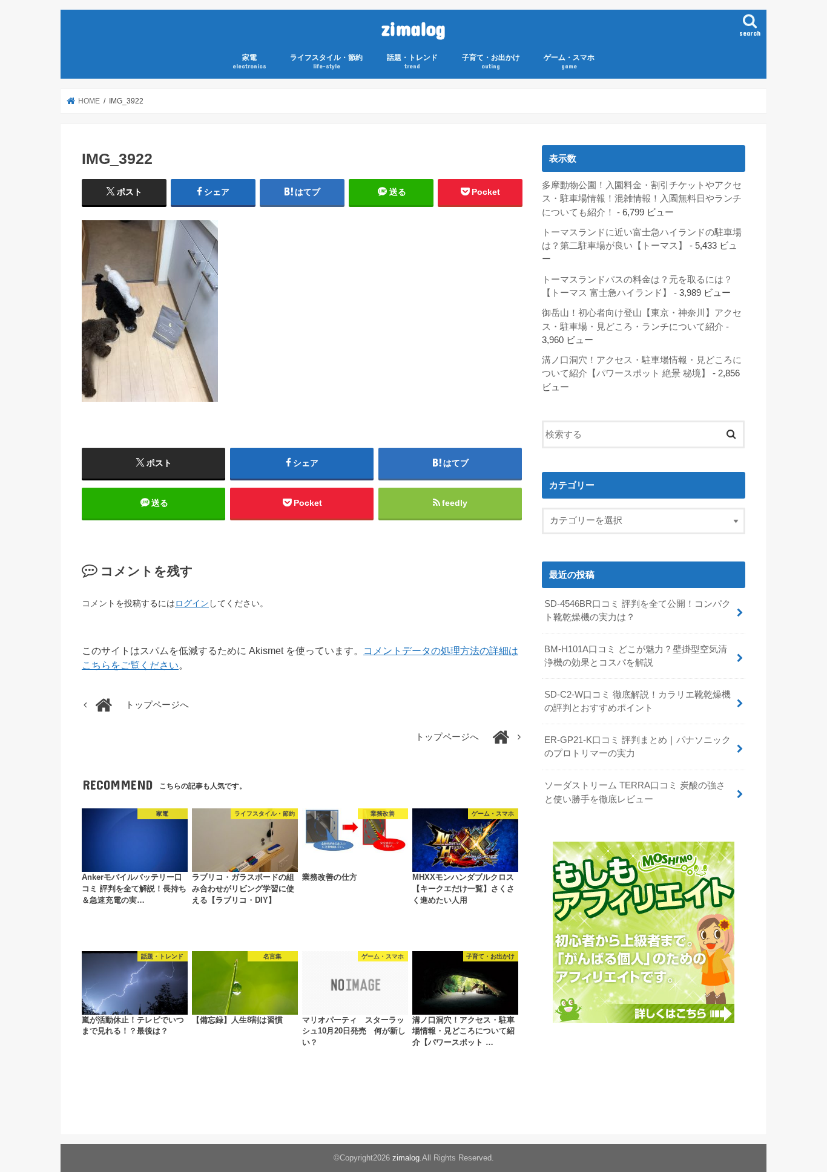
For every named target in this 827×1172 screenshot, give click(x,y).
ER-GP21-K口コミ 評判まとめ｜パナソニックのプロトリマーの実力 (637, 746)
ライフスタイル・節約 (326, 61)
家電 (249, 61)
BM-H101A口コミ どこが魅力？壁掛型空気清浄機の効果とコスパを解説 (635, 655)
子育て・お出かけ (491, 61)
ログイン (192, 603)
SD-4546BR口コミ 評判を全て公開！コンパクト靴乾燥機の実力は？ (637, 610)
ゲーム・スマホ (569, 61)
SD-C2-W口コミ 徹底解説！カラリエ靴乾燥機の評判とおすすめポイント (637, 701)
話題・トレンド (412, 61)
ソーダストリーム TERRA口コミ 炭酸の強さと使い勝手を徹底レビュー (634, 792)
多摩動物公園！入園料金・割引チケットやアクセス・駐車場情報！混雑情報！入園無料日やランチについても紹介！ (642, 198)
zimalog (413, 28)
